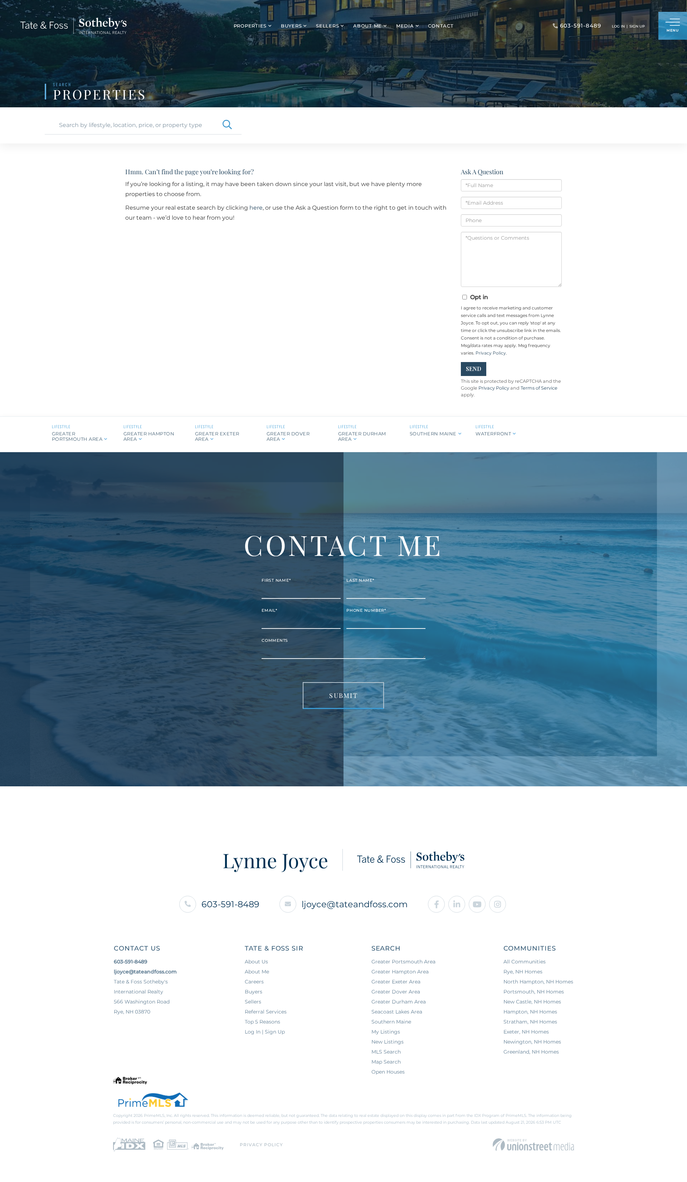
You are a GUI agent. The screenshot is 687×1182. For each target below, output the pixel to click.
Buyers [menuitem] (291, 26)
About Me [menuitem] (367, 26)
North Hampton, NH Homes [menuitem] (538, 981)
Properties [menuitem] (250, 26)
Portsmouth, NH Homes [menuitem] (533, 991)
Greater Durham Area (362, 436)
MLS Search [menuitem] (386, 1052)
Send (473, 368)
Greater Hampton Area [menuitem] (400, 971)
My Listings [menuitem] (385, 1032)
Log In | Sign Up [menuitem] (265, 1032)
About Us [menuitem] (256, 961)
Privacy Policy (491, 353)
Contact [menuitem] (440, 26)
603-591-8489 (230, 904)
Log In (618, 26)
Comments (275, 640)
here (256, 207)
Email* (269, 610)
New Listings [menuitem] (387, 1042)
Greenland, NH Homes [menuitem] (531, 1052)
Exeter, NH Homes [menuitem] (526, 1032)
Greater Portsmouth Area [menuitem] (403, 961)
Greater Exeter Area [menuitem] (395, 981)
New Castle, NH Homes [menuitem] (532, 1001)
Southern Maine (433, 433)
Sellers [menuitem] (327, 26)
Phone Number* (366, 610)
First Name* (276, 580)
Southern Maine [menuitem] (391, 1022)
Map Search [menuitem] (386, 1062)
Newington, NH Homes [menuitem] (532, 1042)
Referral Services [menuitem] (266, 1011)
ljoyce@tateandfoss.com (355, 904)
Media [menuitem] (405, 26)
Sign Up (637, 26)
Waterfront (493, 433)
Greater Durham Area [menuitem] (398, 1001)
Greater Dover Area (288, 436)
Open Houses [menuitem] (388, 1072)
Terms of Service (539, 388)
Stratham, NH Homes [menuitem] (530, 1022)
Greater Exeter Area (217, 436)
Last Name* (360, 580)
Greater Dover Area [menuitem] (395, 991)
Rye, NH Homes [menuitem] (522, 971)
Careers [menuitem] (254, 981)
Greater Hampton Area (149, 436)
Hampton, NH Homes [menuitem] (530, 1011)
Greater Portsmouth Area (77, 436)
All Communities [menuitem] (524, 961)
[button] (227, 125)
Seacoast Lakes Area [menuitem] (396, 1011)
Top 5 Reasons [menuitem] (262, 1022)
